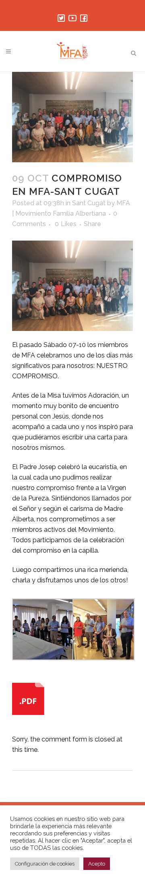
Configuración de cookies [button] (45, 864)
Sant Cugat (89, 203)
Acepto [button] (96, 864)
